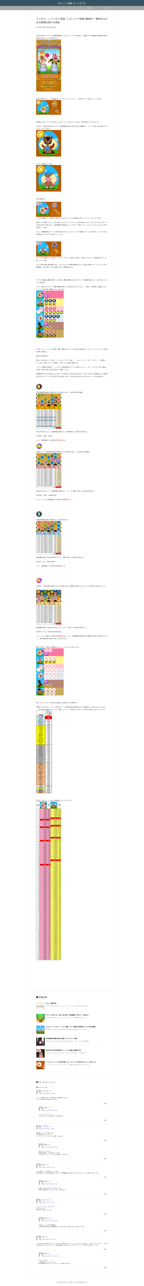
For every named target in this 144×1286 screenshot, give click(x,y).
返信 (105, 1103)
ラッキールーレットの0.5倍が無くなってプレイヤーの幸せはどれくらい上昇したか (71, 1062)
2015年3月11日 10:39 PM (48, 1239)
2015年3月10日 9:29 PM (50, 1147)
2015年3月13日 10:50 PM (51, 1256)
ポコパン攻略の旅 (51, 1003)
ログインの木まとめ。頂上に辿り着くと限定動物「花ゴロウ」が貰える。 (68, 1015)
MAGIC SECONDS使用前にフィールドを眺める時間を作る (63, 1050)
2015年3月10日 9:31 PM (50, 1184)
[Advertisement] (72, 974)
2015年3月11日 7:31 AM (48, 1202)
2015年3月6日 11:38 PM (48, 1128)
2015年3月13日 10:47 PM (51, 1220)
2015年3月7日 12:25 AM (48, 1167)
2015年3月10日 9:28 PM (50, 1110)
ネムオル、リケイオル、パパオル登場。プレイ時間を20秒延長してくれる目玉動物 (70, 1026)
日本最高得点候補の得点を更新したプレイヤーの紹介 (62, 1038)
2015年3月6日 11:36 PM (48, 1093)
